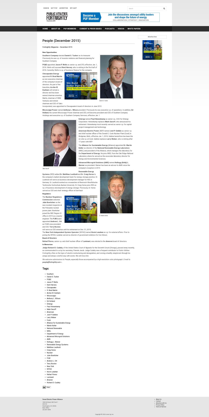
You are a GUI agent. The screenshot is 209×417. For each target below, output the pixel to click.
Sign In (46, 8)
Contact (158, 401)
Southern (50, 274)
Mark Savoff (51, 309)
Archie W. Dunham (53, 293)
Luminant (50, 377)
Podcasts (109, 29)
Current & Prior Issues (90, 29)
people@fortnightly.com (52, 262)
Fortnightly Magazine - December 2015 (57, 47)
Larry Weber (51, 317)
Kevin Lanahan (52, 372)
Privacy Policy (160, 405)
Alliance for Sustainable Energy (58, 323)
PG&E (49, 279)
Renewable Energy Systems (57, 345)
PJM (48, 358)
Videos (121, 29)
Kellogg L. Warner (53, 342)
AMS (49, 339)
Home (45, 29)
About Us (55, 29)
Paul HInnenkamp (53, 307)
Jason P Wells (52, 282)
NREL (49, 331)
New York (50, 366)
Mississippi (51, 296)
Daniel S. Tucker (53, 277)
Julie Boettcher (52, 355)
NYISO (49, 369)
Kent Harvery (52, 285)
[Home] (57, 17)
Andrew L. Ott (52, 361)
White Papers (134, 29)
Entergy (50, 304)
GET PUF (54, 8)
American (50, 312)
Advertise (63, 8)
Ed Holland (51, 301)
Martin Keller (51, 326)
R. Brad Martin (52, 290)
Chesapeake (51, 288)
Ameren (50, 380)
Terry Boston (51, 364)
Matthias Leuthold (54, 347)
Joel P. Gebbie (52, 315)
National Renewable (54, 328)
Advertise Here (152, 37)
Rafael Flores (52, 374)
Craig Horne (51, 350)
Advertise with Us (161, 403)
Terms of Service (161, 407)
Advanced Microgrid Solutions (58, 336)
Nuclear (50, 353)
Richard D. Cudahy (53, 383)
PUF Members (69, 29)
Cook (49, 320)
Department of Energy (55, 334)
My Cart (73, 8)
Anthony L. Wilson (53, 298)
